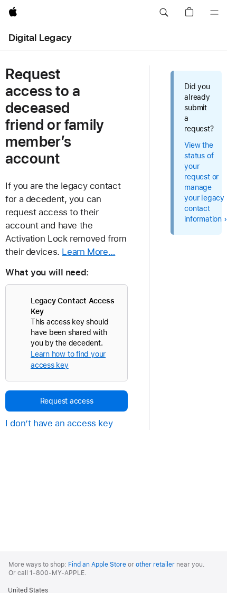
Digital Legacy (40, 38)
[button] (163, 12)
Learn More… (88, 251)
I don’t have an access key (58, 423)
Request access (66, 401)
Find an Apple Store (97, 564)
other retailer (155, 564)
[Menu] (214, 12)
